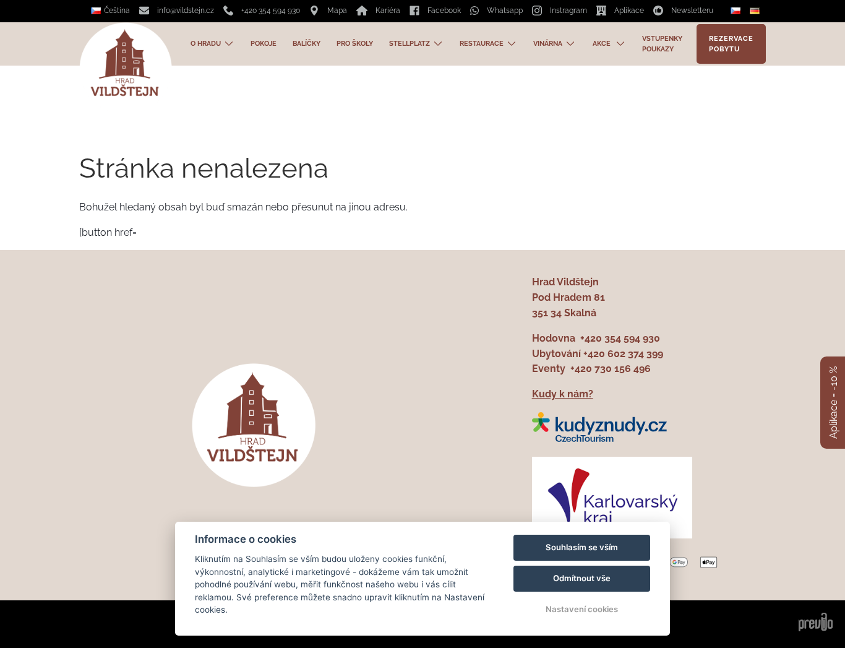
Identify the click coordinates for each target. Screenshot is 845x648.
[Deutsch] (756, 11)
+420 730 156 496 (610, 368)
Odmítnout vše (582, 578)
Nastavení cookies (582, 609)
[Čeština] (737, 11)
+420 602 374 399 (623, 354)
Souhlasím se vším (582, 547)
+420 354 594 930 (620, 338)
